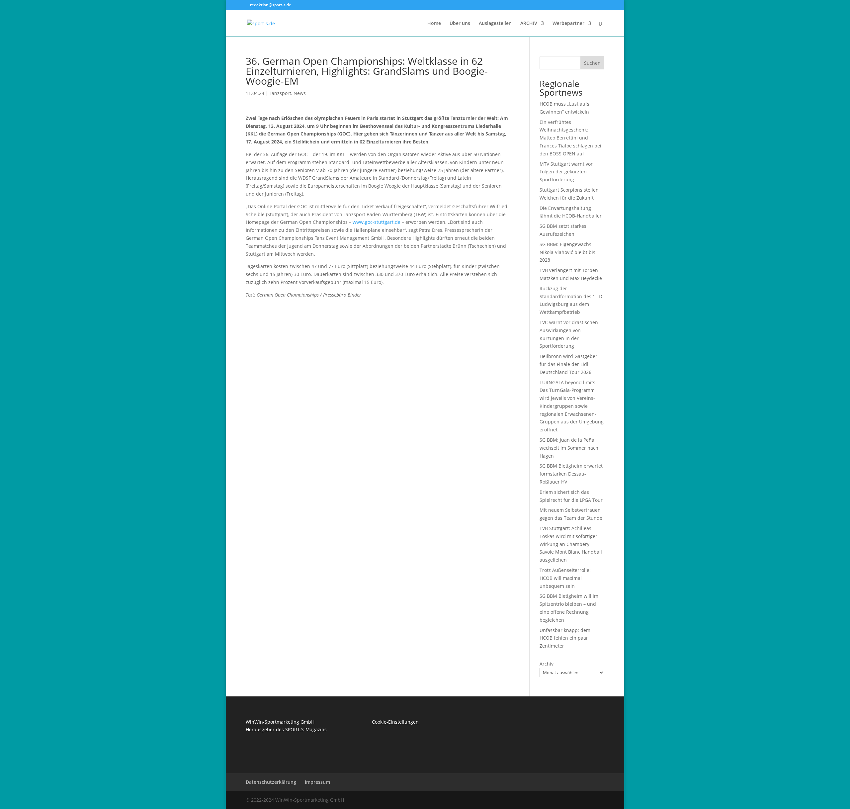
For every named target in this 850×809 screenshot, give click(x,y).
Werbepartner (568, 23)
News (300, 93)
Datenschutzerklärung (271, 782)
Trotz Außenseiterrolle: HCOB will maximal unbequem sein (565, 578)
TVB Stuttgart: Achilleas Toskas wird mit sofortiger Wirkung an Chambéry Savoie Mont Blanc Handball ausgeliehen (571, 544)
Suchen (592, 63)
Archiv (546, 664)
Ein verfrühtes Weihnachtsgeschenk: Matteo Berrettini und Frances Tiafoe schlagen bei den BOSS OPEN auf (570, 138)
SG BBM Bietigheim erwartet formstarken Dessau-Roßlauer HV (571, 474)
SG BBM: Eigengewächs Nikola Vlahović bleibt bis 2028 (567, 252)
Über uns (460, 23)
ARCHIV (528, 23)
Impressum (317, 782)
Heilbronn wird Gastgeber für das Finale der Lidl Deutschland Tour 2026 (568, 364)
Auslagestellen (495, 23)
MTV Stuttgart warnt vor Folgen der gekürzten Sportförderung (566, 172)
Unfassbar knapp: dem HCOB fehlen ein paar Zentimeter (565, 638)
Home (434, 23)
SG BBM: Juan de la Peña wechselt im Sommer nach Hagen (569, 448)
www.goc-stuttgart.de (376, 222)
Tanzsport (280, 93)
